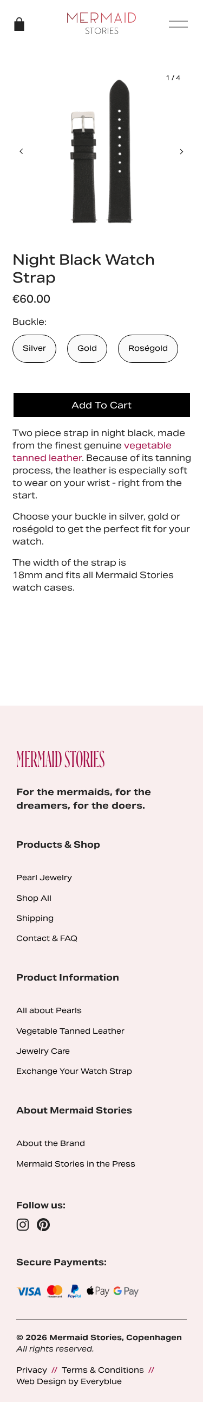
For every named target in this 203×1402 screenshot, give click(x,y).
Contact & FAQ (46, 938)
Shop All (33, 898)
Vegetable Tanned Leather (70, 1031)
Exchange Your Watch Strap (74, 1071)
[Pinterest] (43, 1224)
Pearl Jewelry (44, 877)
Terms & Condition (100, 1370)
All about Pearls (49, 1010)
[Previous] (28, 151)
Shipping (35, 918)
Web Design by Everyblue (69, 1381)
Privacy (31, 1370)
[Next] (174, 151)
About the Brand (50, 1143)
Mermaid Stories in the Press (75, 1164)
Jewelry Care (43, 1051)
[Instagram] (22, 1224)
